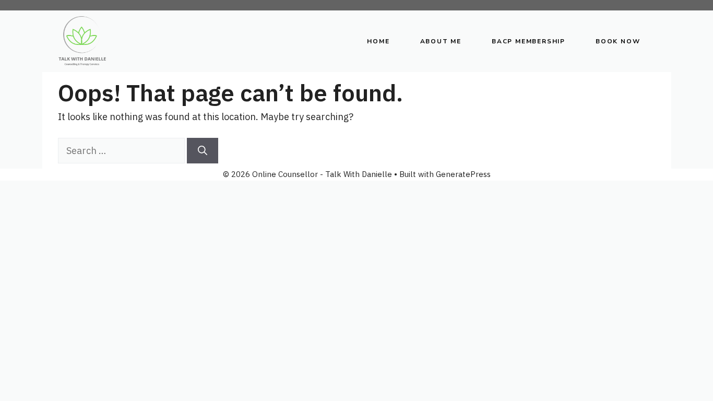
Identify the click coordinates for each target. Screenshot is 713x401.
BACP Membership (528, 41)
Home (378, 41)
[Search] (202, 150)
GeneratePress (463, 174)
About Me (440, 41)
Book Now (618, 41)
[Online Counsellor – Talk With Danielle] (82, 41)
